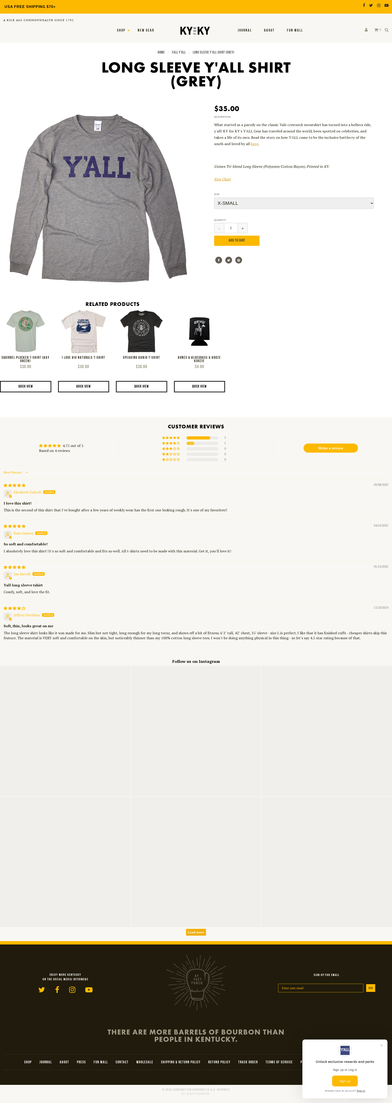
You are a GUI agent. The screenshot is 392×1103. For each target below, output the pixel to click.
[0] (376, 30)
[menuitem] (244, 30)
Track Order (248, 1062)
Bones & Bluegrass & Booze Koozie (199, 359)
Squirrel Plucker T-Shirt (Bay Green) (25, 359)
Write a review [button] (330, 448)
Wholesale (144, 1062)
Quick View (25, 386)
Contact (122, 1062)
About (269, 30)
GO (370, 988)
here (254, 143)
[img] (14, 485)
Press (81, 1062)
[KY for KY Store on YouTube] (387, 5)
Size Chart (222, 179)
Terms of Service (279, 1062)
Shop (121, 30)
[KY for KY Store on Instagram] (378, 5)
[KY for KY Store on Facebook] (364, 5)
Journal (245, 30)
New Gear (146, 30)
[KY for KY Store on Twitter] (371, 5)
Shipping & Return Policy (181, 1062)
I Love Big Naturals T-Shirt (83, 358)
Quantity (220, 220)
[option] (98, 198)
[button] (171, 437)
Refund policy (219, 1062)
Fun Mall (295, 30)
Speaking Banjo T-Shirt (141, 358)
